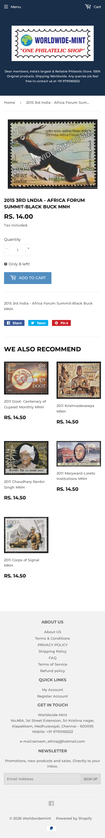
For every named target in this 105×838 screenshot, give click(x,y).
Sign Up (90, 779)
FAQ (53, 658)
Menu (16, 7)
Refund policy (52, 671)
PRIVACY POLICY (53, 645)
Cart (97, 7)
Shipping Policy (52, 651)
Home (9, 102)
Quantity (12, 239)
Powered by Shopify (74, 818)
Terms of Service (52, 664)
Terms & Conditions (52, 638)
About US (52, 632)
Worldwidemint (37, 818)
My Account (52, 689)
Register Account (52, 696)
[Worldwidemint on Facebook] (51, 804)
